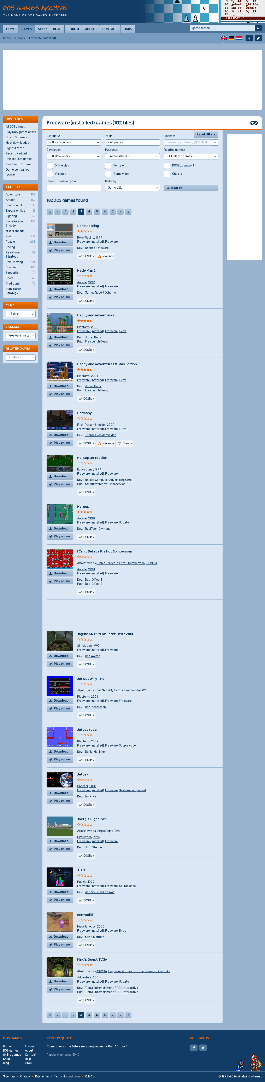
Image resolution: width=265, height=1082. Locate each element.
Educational (85, 469)
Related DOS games (19, 159)
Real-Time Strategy (21, 254)
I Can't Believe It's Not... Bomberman (120, 563)
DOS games (12, 1038)
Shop (42, 29)
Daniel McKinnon (95, 752)
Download (61, 242)
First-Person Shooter (91, 425)
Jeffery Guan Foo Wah (99, 892)
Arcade (82, 282)
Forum (73, 29)
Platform (83, 327)
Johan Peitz (93, 337)
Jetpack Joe (87, 729)
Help (28, 1059)
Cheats (11, 175)
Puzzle (81, 882)
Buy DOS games (16, 137)
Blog (57, 29)
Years (10, 305)
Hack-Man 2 (86, 270)
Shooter (82, 786)
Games (26, 29)
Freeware (111, 242)
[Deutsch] (231, 38)
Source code (127, 745)
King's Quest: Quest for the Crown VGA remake (139, 971)
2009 (110, 425)
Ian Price (90, 796)
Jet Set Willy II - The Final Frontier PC (121, 690)
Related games (18, 348)
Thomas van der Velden (100, 435)
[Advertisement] (132, 80)
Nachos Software (97, 248)
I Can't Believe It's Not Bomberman (104, 551)
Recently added (16, 153)
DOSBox (88, 256)
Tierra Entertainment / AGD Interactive (111, 988)
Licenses (12, 327)
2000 (94, 327)
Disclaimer (42, 1076)
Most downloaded (17, 143)
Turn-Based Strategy (21, 291)
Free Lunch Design (97, 341)
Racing (21, 247)
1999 (98, 237)
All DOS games (15, 126)
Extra (122, 331)
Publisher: (111, 150)
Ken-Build (85, 914)
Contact (109, 29)
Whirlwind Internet (250, 1076)
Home (10, 29)
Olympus (104, 529)
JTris (81, 870)
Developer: (54, 150)
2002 (94, 741)
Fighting (21, 216)
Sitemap (9, 1076)
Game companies (17, 169)
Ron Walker (92, 656)
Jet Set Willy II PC (90, 678)
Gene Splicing (88, 225)
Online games (12, 1055)
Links (127, 29)
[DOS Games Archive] (35, 10)
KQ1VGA (101, 971)
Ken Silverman (94, 937)
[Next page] (120, 212)
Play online (62, 250)
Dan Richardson (95, 707)
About (90, 29)
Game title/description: (62, 181)
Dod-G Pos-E (93, 579)
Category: (53, 136)
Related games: (174, 150)
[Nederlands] (239, 38)
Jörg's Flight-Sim (108, 831)
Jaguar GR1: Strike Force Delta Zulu (105, 634)
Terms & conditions (67, 1076)
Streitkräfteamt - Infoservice (105, 484)
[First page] (50, 212)
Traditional (21, 283)
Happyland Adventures (95, 315)
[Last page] (128, 212)
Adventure (84, 977)
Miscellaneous (86, 926)
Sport (21, 278)
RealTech (91, 529)
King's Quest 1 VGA (92, 959)
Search (176, 188)
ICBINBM (151, 563)
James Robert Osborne (100, 292)
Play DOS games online (21, 132)
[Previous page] (57, 212)
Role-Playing (85, 237)
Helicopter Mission (92, 457)
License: (169, 136)
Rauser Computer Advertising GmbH (109, 480)
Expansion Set (21, 210)
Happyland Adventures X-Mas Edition (107, 364)
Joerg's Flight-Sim (92, 819)
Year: (108, 136)
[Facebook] (249, 38)
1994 (97, 469)
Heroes (83, 506)
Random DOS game (18, 164)
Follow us (199, 1038)
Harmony (84, 413)
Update (124, 522)
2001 (94, 376)
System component (132, 790)
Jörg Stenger (94, 847)
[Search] (258, 28)
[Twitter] (258, 38)
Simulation (84, 646)
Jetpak (82, 774)
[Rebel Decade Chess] (203, 11)
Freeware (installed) (90, 242)
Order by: (111, 181)
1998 (91, 518)
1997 (96, 646)
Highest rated (15, 148)
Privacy (25, 1076)
